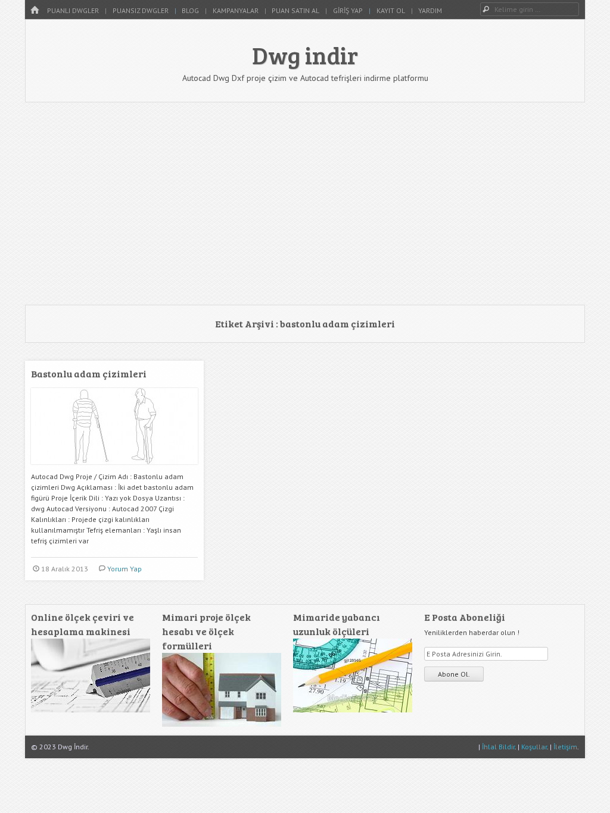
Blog (190, 10)
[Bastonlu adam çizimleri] (114, 468)
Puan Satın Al (295, 10)
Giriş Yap (348, 10)
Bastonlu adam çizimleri (89, 373)
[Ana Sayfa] (34, 10)
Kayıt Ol (390, 10)
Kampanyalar (236, 10)
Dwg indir (305, 55)
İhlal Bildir (498, 746)
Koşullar (534, 746)
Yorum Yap (124, 568)
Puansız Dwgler (141, 10)
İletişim (565, 746)
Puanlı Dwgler (73, 10)
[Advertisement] (305, 203)
